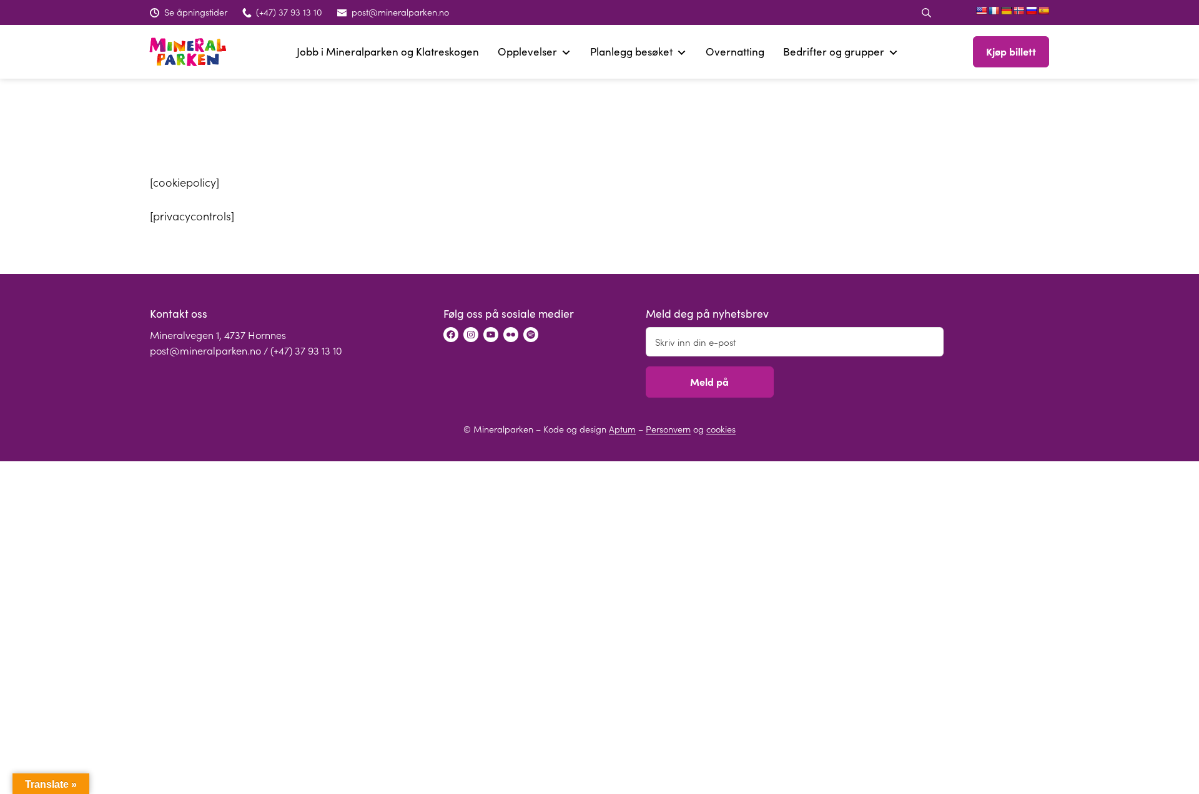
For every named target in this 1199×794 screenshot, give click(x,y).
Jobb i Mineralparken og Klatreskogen (388, 51)
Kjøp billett (1011, 51)
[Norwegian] (1018, 11)
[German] (1006, 11)
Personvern (668, 429)
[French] (993, 11)
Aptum (622, 429)
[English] (981, 11)
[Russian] (1031, 11)
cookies (721, 429)
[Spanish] (1043, 11)
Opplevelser (527, 51)
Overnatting (735, 51)
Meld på (709, 381)
